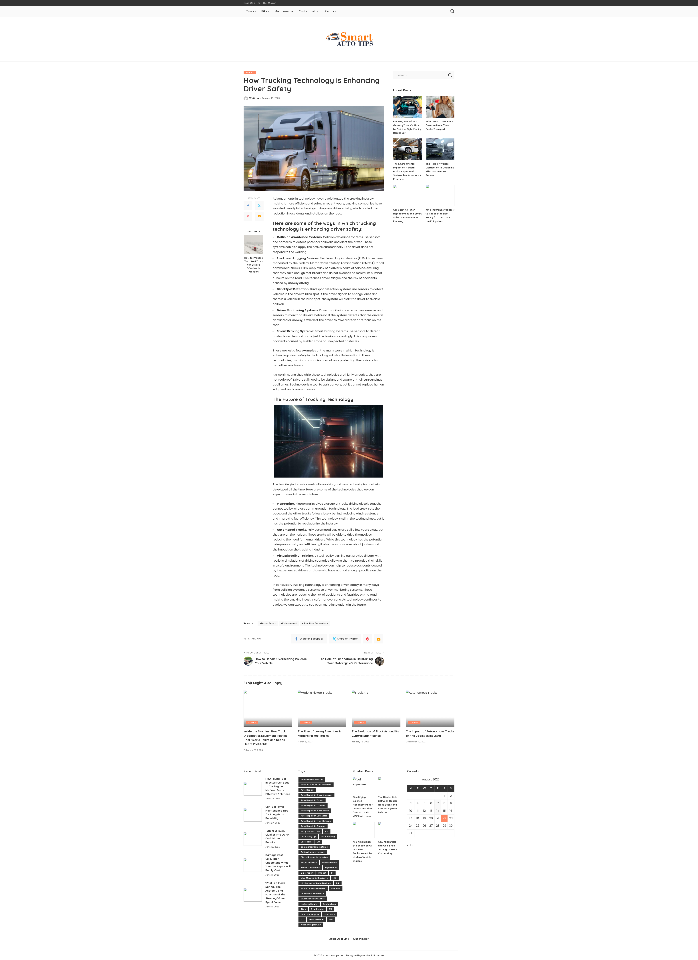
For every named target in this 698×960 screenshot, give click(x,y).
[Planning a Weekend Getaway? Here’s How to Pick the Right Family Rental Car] (407, 107)
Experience (331, 867)
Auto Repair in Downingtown (316, 795)
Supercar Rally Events (313, 898)
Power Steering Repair (313, 888)
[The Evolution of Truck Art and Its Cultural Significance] (376, 708)
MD (334, 878)
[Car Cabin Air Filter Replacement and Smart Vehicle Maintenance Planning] (407, 195)
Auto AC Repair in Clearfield (316, 784)
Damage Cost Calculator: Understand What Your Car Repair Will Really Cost (278, 862)
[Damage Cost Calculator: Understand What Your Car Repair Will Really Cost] (253, 865)
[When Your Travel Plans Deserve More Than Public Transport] (440, 107)
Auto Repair (307, 790)
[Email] (259, 216)
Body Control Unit (310, 831)
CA (326, 831)
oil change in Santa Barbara (316, 883)
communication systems (314, 847)
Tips (303, 909)
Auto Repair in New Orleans (316, 821)
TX (330, 909)
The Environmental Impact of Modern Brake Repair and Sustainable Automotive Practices (407, 171)
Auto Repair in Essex (312, 800)
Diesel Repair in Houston (314, 857)
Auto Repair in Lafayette (314, 815)
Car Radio (306, 841)
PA (337, 883)
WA (331, 919)
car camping (328, 836)
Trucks (250, 72)
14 (437, 811)
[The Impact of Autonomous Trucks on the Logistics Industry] (430, 708)
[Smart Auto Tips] (349, 39)
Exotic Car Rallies (310, 867)
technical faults (309, 904)
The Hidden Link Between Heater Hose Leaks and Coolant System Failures (387, 805)
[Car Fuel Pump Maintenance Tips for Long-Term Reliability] (253, 815)
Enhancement (289, 623)
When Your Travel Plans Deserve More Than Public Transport (440, 125)
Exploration (307, 873)
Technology (329, 904)
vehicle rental (316, 919)
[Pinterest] (248, 216)
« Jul (410, 845)
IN (332, 873)
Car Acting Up (308, 836)
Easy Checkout (309, 862)
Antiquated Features (312, 779)
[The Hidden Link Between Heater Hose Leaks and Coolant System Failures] (389, 785)
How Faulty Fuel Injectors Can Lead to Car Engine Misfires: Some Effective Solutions (277, 786)
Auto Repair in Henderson (315, 810)
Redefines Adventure (312, 893)
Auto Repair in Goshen (313, 805)
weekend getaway (311, 924)
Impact (322, 873)
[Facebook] (248, 205)
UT (302, 919)
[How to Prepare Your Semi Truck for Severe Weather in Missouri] (253, 244)
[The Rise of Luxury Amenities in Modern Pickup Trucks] (322, 708)
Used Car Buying (310, 914)
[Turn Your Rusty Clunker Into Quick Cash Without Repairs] (253, 839)
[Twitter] (259, 205)
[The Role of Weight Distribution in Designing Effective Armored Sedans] (440, 149)
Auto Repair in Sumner (313, 826)
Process (335, 888)
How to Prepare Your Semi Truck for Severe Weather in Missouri (253, 264)
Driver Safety (268, 623)
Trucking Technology (316, 623)
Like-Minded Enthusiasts (314, 878)
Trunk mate (317, 909)
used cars (329, 914)
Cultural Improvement (312, 852)
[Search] (452, 11)
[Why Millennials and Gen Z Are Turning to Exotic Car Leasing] (389, 830)
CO (318, 841)
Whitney (254, 98)
